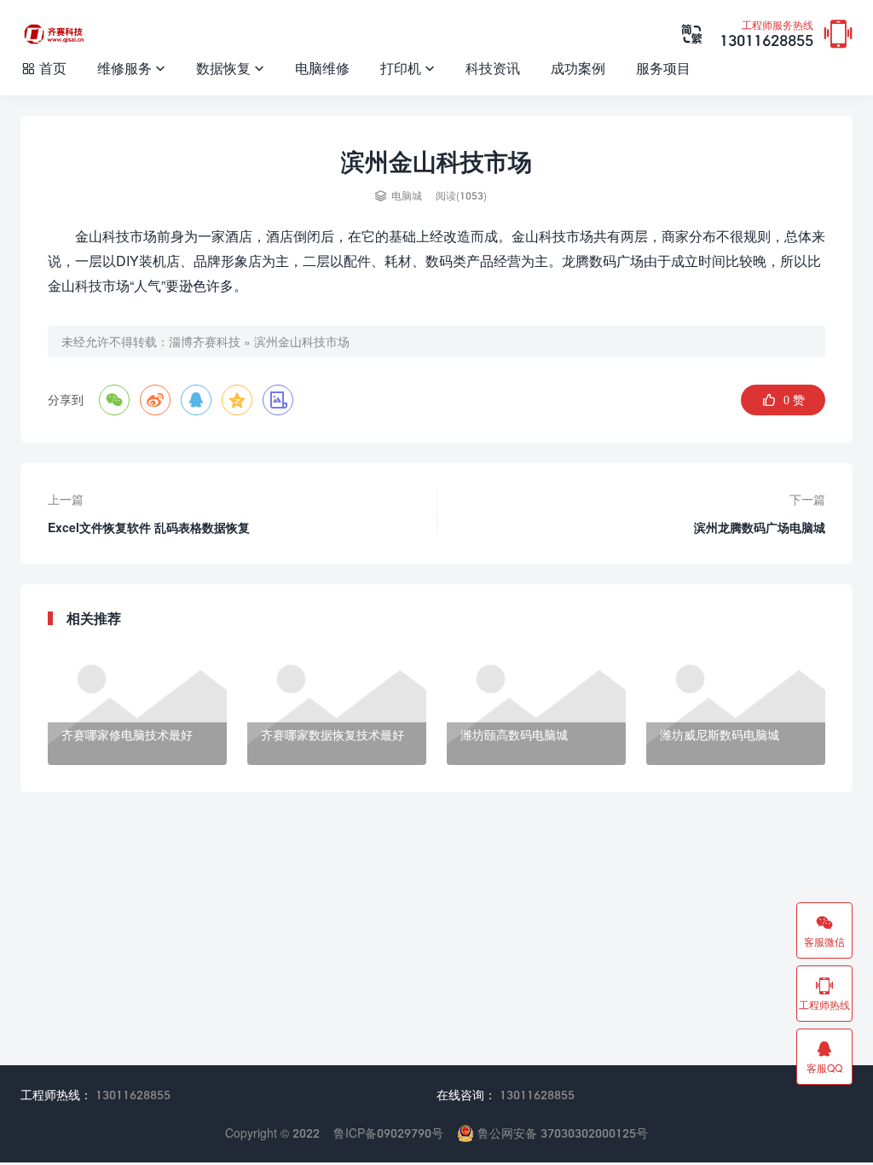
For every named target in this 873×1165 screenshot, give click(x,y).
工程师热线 (824, 993)
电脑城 (406, 195)
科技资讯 (492, 68)
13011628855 (766, 34)
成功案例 (578, 68)
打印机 (407, 68)
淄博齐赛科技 (204, 341)
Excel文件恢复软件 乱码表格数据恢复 (149, 527)
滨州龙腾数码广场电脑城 (759, 527)
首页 (43, 68)
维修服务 (131, 68)
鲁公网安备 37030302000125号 (561, 1133)
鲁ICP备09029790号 (388, 1133)
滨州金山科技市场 (302, 341)
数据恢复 (230, 68)
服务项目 (663, 68)
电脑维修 (322, 68)
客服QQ (824, 1057)
